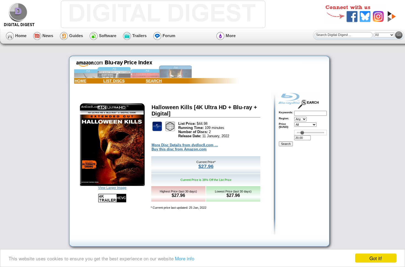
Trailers (139, 35)
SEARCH (154, 81)
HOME (80, 81)
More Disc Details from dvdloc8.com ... (185, 145)
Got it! (375, 258)
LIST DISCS (114, 81)
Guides (75, 35)
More (230, 35)
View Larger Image (112, 188)
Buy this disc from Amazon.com (179, 149)
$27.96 (206, 166)
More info (184, 258)
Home (20, 35)
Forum (168, 35)
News (47, 35)
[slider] (302, 132)
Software (107, 35)
